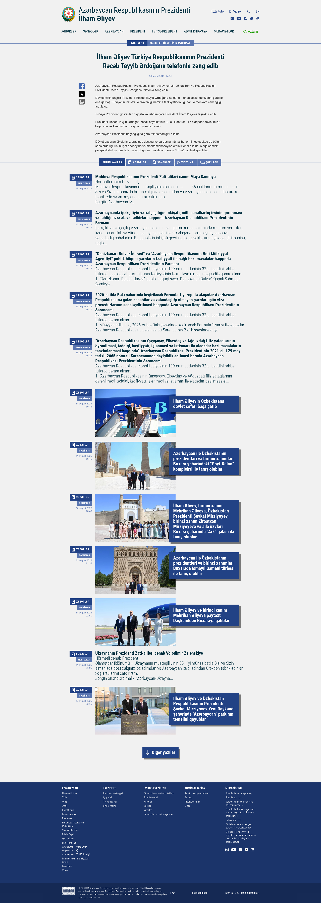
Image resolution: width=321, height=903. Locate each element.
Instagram (232, 18)
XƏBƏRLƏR (68, 31)
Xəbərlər (148, 801)
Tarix (64, 797)
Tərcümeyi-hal (110, 801)
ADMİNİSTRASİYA (195, 31)
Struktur (189, 797)
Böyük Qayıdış (69, 834)
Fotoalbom (67, 866)
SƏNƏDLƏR (90, 31)
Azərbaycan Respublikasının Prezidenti (134, 10)
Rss (257, 18)
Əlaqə (187, 805)
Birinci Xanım (109, 805)
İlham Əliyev (97, 18)
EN (257, 11)
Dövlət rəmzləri (69, 814)
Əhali (64, 805)
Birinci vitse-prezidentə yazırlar (158, 814)
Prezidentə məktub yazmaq (238, 793)
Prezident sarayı (192, 801)
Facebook (245, 18)
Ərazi (64, 801)
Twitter (251, 18)
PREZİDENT (137, 31)
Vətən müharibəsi (70, 830)
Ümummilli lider (69, 793)
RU (248, 11)
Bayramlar (67, 818)
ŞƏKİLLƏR (212, 162)
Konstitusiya (68, 810)
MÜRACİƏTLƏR (224, 31)
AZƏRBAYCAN (114, 31)
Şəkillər (147, 805)
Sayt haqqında (199, 892)
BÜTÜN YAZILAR (112, 162)
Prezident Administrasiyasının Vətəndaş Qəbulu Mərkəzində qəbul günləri (240, 812)
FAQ (172, 892)
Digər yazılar (163, 752)
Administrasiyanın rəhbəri (197, 793)
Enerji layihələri (69, 842)
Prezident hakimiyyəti (113, 793)
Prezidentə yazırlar (234, 797)
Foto (221, 11)
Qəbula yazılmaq (233, 820)
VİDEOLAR (187, 162)
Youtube (239, 18)
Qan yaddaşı (68, 838)
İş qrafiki (107, 797)
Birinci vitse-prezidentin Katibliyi (159, 793)
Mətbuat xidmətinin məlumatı (170, 43)
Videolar (148, 810)
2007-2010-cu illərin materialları (242, 892)
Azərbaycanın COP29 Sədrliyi (76, 854)
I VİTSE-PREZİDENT (164, 31)
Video (237, 11)
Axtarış (253, 31)
